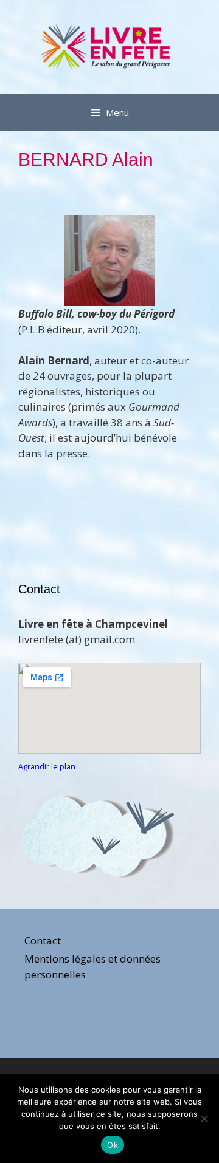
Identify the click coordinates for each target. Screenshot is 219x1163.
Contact (42, 940)
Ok (112, 1145)
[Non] (204, 1119)
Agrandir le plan (46, 766)
